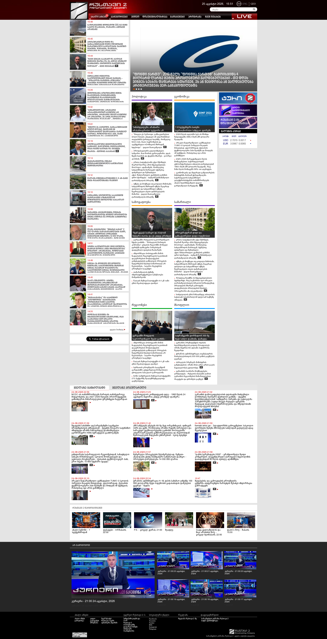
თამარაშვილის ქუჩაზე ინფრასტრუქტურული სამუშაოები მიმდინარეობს (147, 274)
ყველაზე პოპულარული (129, 388)
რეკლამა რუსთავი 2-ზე (187, 619)
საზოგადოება (141, 202)
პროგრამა (194, 17)
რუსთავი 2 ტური (107, 621)
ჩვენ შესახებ (213, 17)
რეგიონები (139, 305)
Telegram (152, 629)
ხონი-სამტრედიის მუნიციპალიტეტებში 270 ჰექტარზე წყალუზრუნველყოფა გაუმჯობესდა (151, 378)
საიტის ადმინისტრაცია (209, 621)
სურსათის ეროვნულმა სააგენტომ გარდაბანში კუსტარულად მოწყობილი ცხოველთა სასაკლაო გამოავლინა (150, 370)
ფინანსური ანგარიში (109, 623)
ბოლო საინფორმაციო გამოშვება (241, 111)
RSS (150, 625)
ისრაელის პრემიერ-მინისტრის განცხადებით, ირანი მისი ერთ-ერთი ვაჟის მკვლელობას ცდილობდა (194, 365)
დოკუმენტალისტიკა (154, 17)
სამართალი (182, 202)
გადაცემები (177, 17)
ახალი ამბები (80, 619)
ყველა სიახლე (117, 330)
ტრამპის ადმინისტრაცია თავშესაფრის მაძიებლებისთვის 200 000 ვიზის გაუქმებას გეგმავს (194, 356)
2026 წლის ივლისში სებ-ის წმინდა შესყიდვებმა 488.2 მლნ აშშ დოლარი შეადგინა (191, 137)
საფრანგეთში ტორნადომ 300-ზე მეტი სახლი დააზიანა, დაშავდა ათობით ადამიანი (192, 339)
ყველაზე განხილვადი (89, 388)
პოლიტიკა (139, 96)
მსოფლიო (181, 305)
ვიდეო (135, 17)
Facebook (153, 619)
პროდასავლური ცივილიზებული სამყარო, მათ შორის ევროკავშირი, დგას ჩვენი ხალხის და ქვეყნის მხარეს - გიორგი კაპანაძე (152, 155)
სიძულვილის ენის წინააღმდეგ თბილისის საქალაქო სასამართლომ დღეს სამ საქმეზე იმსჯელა (194, 297)
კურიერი (76, 606)
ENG (245, 4)
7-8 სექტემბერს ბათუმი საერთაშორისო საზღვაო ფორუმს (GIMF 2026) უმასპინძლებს (193, 130)
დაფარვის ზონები (130, 627)
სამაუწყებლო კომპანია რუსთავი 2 (215, 619)
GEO (253, 4)
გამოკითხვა (79, 621)
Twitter (151, 623)
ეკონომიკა (181, 96)
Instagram (153, 627)
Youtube (152, 621)
